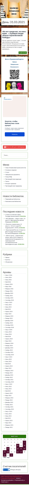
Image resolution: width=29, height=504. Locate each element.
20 (21, 448)
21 (24, 448)
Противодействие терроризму (13, 186)
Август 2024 (8, 329)
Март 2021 (8, 422)
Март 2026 (8, 286)
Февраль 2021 (9, 425)
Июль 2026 (8, 277)
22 (4, 452)
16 (8, 448)
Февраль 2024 (9, 343)
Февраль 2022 (9, 398)
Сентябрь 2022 (9, 382)
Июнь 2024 (8, 334)
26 (17, 452)
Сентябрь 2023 (9, 354)
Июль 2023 (8, 359)
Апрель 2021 (9, 420)
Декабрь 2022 (9, 375)
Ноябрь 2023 (9, 350)
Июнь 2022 (8, 388)
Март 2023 (8, 368)
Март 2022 (8, 395)
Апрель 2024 (9, 338)
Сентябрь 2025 (9, 300)
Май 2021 (8, 418)
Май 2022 (8, 391)
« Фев (4, 457)
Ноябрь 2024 (9, 323)
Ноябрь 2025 (9, 295)
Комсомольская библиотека (13, 201)
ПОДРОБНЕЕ (23, 52)
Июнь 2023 (8, 361)
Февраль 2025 (9, 316)
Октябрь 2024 (9, 325)
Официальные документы (12, 174)
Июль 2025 (8, 304)
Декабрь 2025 (9, 293)
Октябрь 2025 (9, 298)
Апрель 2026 (9, 284)
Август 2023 (8, 357)
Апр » (8, 457)
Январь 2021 (9, 427)
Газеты (7, 181)
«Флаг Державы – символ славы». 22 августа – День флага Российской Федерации (15, 220)
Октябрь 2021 (9, 407)
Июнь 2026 (8, 279)
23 (8, 452)
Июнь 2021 (8, 416)
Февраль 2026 (9, 288)
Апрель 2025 (9, 311)
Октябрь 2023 (9, 352)
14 (24, 445)
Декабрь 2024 (9, 320)
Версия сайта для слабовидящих (15, 147)
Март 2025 (8, 313)
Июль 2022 (8, 386)
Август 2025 (8, 302)
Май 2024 (8, 336)
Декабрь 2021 (9, 402)
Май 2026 (8, 282)
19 (17, 448)
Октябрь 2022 (9, 379)
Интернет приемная (10, 183)
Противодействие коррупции (13, 179)
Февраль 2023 (9, 370)
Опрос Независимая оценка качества (15, 167)
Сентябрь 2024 (9, 327)
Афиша (7, 257)
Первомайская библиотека (12, 199)
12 (17, 445)
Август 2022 (8, 384)
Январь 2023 (9, 373)
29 (4, 455)
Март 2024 (8, 341)
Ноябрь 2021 (9, 404)
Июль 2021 (8, 413)
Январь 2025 (9, 318)
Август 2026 (8, 275)
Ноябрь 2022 (9, 377)
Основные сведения (11, 170)
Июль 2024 (8, 332)
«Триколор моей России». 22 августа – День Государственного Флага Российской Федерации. (15, 231)
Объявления (8, 262)
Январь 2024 (9, 345)
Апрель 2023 (9, 366)
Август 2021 (8, 411)
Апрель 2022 (9, 393)
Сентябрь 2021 (9, 409)
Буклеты (7, 259)
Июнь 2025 (8, 307)
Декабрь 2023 (9, 347)
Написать (15, 134)
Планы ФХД (8, 176)
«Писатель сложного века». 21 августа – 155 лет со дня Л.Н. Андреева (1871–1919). (13, 226)
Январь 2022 (9, 400)
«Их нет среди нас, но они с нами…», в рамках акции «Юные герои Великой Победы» (14, 34)
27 (21, 452)
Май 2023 (8, 363)
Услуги (7, 172)
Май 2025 (8, 309)
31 (11, 455)
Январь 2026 (9, 291)
